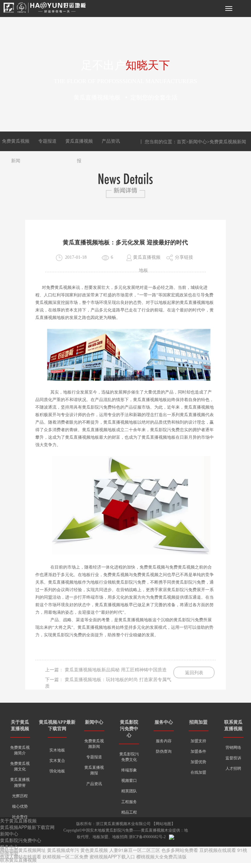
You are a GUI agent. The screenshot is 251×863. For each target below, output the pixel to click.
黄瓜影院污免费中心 (129, 729)
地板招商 (120, 837)
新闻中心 (198, 141)
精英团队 (129, 791)
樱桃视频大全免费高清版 (161, 856)
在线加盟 (198, 772)
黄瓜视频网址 (32, 850)
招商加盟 (198, 722)
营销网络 (233, 747)
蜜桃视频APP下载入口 (112, 856)
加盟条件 (198, 751)
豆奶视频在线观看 (217, 850)
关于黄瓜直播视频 (18, 820)
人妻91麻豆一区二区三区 (134, 850)
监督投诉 (233, 758)
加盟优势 (198, 762)
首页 (181, 141)
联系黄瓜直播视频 (18, 859)
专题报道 (47, 141)
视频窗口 (129, 780)
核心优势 (20, 806)
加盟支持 (198, 741)
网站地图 (163, 823)
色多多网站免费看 (179, 850)
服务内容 (164, 741)
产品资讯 (111, 141)
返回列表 (194, 672)
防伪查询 (164, 751)
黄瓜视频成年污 (63, 850)
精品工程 (129, 812)
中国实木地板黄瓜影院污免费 (107, 830)
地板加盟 (100, 837)
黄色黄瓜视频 (94, 850)
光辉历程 (20, 796)
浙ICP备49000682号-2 (147, 837)
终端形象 (129, 770)
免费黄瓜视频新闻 (227, 141)
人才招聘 (233, 768)
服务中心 (164, 722)
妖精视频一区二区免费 (65, 856)
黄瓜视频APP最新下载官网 (27, 827)
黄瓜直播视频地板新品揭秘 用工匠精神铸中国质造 (116, 669)
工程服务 (129, 802)
